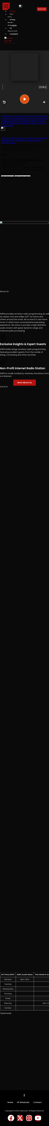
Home (10, 1102)
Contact (14, 34)
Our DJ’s (10, 15)
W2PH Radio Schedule (12, 23)
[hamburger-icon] (6, 6)
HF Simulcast (12, 30)
